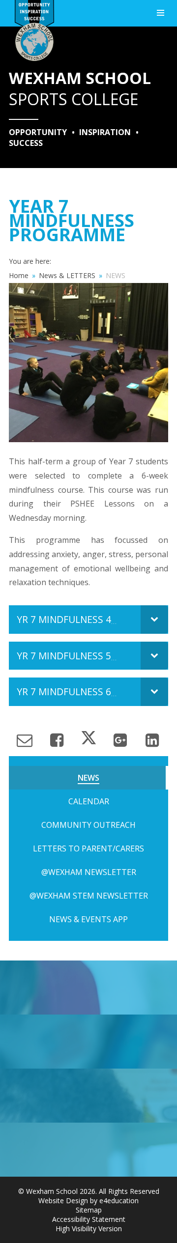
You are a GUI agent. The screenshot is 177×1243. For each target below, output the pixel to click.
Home (19, 275)
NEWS (115, 275)
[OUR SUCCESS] (88, 1096)
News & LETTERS (67, 275)
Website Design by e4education (88, 1200)
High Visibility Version (89, 1228)
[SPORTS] (88, 987)
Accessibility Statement (88, 1219)
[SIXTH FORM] (88, 1042)
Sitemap (89, 1210)
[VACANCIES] (88, 1150)
